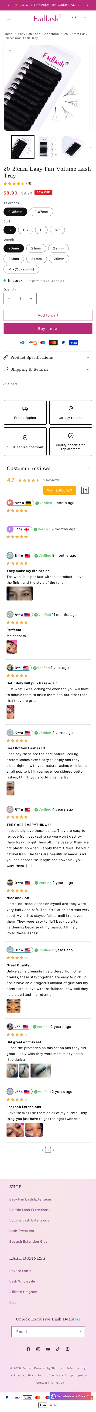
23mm (13, 259)
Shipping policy (76, 1375)
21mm (36, 248)
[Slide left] (5, 148)
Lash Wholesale (22, 1281)
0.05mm (15, 212)
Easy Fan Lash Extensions (38, 34)
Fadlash (28, 1368)
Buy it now (48, 328)
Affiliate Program (23, 1292)
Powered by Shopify (48, 1368)
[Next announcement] (87, 5)
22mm (58, 248)
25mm (59, 259)
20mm (13, 248)
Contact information (50, 1382)
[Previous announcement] (8, 5)
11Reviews (51, 480)
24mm (36, 259)
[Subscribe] (79, 1331)
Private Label (20, 1271)
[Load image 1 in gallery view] (22, 147)
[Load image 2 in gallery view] (48, 147)
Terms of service (49, 1375)
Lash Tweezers (21, 1231)
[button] (9, 18)
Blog (13, 1302)
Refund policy (76, 1368)
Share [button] (13, 384)
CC (25, 230)
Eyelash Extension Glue (28, 1241)
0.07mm (41, 212)
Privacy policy (23, 1375)
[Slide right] (91, 148)
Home (8, 34)
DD (57, 230)
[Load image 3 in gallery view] (73, 147)
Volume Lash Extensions (29, 1220)
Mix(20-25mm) (21, 269)
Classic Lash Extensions (29, 1210)
